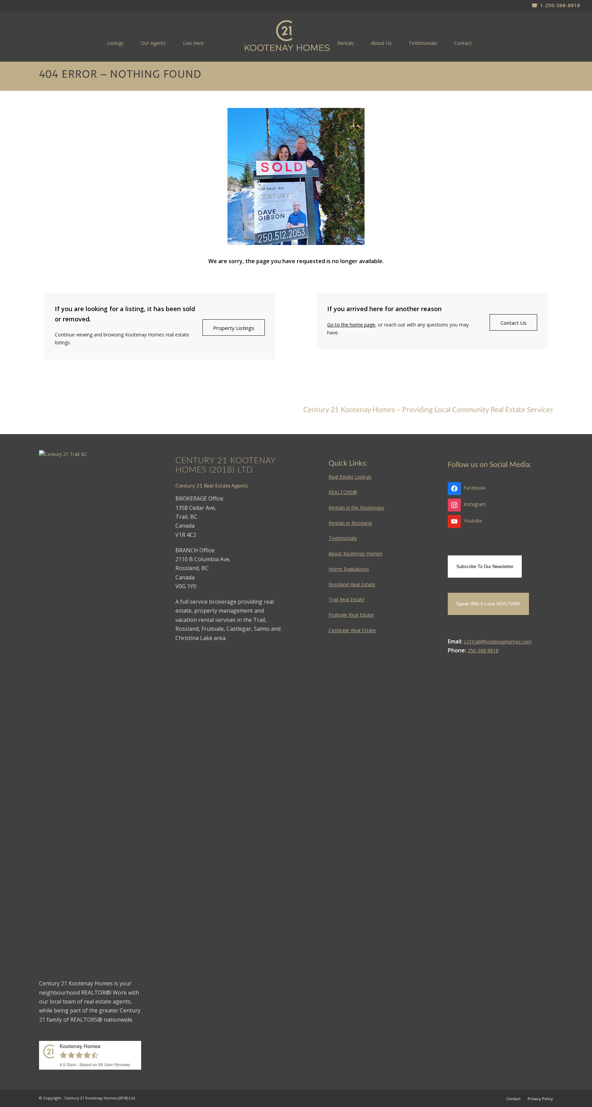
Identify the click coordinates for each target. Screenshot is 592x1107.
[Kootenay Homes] (287, 36)
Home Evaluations (349, 569)
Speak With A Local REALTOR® (488, 603)
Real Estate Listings (350, 476)
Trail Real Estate (347, 599)
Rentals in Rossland (350, 523)
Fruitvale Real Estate (351, 615)
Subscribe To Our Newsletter (484, 566)
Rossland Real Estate (352, 584)
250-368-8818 (483, 650)
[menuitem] (115, 42)
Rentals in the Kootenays (356, 507)
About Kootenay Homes (355, 553)
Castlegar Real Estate (352, 630)
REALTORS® (343, 492)
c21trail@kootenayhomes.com (498, 641)
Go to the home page (351, 324)
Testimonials (343, 538)
